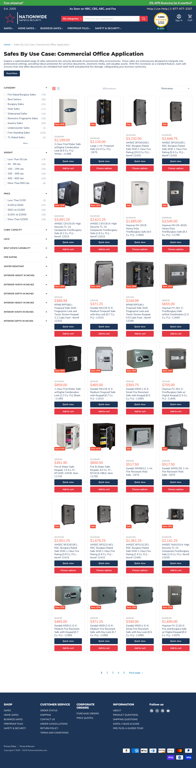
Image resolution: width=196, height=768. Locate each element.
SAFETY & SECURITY (107, 28)
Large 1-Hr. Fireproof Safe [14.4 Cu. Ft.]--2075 (102, 149)
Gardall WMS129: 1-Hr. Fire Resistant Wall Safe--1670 (175, 472)
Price (7, 193)
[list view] (58, 88)
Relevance (167, 88)
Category (9, 88)
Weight (8, 152)
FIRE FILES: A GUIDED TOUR (128, 728)
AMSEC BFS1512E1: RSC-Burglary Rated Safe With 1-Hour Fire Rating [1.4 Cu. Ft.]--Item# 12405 (138, 551)
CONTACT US (47, 719)
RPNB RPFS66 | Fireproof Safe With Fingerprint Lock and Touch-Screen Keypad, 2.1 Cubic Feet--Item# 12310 (66, 313)
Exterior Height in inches (19, 275)
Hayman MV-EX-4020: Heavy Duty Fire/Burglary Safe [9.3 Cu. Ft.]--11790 (174, 230)
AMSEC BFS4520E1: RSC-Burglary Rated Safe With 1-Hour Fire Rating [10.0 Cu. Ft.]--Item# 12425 (138, 149)
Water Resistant (14, 266)
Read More (11, 73)
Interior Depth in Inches (18, 321)
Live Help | (162, 9)
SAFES (8, 28)
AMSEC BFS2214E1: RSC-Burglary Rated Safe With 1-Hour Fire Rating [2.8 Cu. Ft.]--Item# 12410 (102, 551)
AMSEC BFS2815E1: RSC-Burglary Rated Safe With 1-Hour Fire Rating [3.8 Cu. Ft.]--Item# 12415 (66, 551)
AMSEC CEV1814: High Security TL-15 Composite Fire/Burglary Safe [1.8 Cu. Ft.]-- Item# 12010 (103, 230)
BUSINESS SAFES (51, 28)
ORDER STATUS (48, 710)
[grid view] (54, 88)
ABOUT (117, 710)
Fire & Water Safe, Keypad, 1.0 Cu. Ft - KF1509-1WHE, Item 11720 (66, 471)
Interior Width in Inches (19, 312)
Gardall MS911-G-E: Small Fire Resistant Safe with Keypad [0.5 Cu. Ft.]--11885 (138, 393)
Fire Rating (10, 257)
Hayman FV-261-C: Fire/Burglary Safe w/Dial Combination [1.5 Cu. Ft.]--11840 (175, 312)
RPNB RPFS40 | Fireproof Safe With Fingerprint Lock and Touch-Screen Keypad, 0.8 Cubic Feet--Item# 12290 (138, 313)
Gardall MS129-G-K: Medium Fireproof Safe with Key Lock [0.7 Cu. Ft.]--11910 (102, 312)
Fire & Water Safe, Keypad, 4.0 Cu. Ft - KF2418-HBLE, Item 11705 (101, 471)
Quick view (68, 161)
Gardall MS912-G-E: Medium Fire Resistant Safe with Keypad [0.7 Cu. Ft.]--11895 (66, 630)
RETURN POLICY (49, 728)
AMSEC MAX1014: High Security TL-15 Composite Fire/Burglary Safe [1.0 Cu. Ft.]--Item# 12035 (175, 551)
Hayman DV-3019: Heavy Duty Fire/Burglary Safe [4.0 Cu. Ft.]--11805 (138, 230)
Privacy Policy (10, 746)
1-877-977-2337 (181, 9)
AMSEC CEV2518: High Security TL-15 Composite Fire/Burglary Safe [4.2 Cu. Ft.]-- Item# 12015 (67, 230)
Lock (6, 239)
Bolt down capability (17, 248)
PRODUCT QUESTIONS (125, 714)
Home (7, 44)
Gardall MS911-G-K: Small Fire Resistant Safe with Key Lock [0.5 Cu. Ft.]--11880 (139, 630)
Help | (151, 9)
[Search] (143, 18)
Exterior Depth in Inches (19, 294)
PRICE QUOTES (85, 718)
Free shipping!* (13, 3)
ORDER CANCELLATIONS (54, 723)
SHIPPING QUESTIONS (125, 719)
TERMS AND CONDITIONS (54, 732)
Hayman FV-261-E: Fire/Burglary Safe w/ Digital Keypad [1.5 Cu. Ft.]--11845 (174, 393)
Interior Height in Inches (19, 303)
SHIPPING (45, 714)
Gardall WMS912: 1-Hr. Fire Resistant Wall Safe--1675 (139, 472)
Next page (135, 672)
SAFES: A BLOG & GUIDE (126, 723)
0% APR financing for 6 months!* (170, 3)
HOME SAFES (26, 28)
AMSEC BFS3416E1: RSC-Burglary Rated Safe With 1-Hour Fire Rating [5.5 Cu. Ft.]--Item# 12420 (174, 149)
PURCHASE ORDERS (88, 713)
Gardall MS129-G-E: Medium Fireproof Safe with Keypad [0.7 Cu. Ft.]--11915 (102, 393)
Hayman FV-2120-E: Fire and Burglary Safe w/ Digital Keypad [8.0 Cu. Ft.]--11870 (174, 630)
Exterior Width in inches (19, 284)
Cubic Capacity (13, 230)
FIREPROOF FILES (78, 28)
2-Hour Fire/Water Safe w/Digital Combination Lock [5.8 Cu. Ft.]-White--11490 (67, 149)
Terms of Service (27, 746)
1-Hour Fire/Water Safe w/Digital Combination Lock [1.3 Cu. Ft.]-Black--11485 (67, 393)
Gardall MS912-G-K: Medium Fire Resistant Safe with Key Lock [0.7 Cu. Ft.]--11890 (103, 630)
